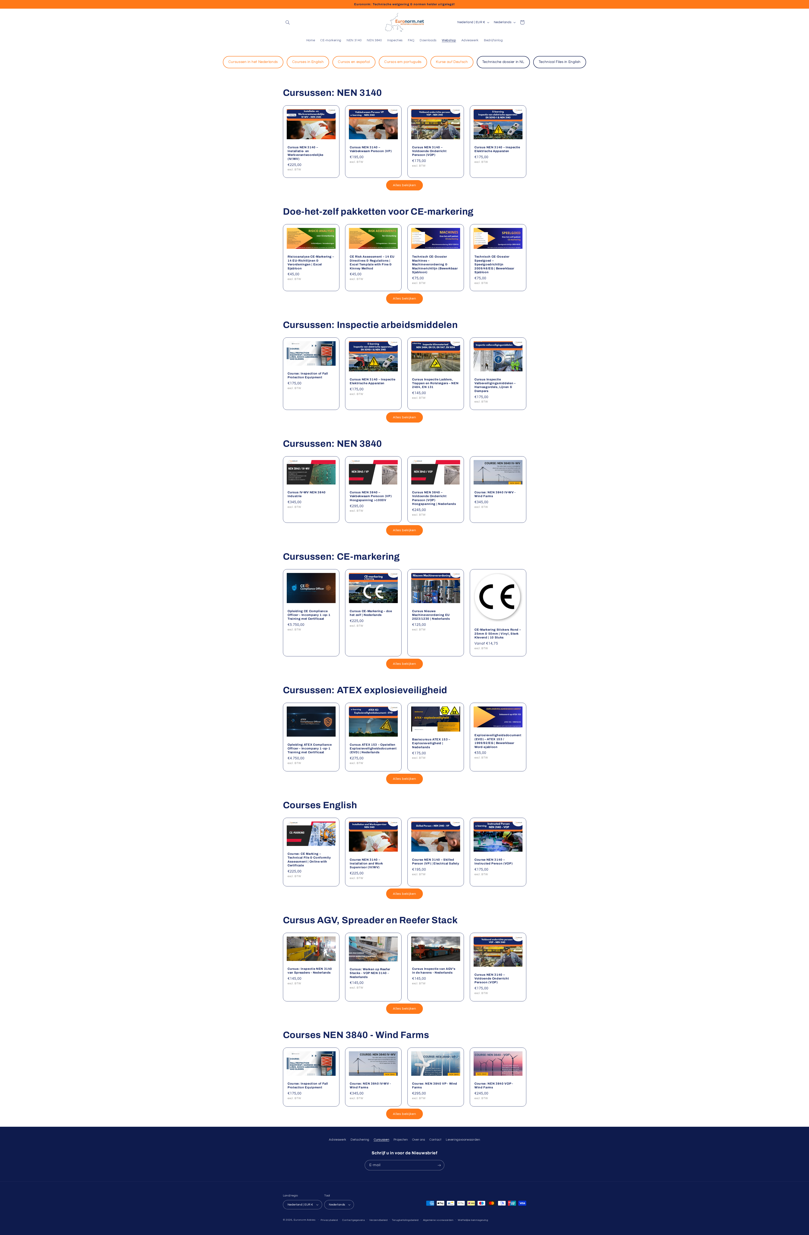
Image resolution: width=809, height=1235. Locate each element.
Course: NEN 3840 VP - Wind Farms (434, 1085)
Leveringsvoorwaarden (463, 1139)
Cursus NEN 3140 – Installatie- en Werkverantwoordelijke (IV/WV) (305, 153)
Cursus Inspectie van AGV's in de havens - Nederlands (433, 970)
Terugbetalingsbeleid (405, 1220)
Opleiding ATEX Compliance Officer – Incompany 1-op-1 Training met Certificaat (310, 748)
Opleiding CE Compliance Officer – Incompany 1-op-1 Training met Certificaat (309, 615)
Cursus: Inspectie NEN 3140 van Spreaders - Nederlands (310, 970)
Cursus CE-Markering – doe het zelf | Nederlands (371, 613)
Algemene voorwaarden (438, 1220)
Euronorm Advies (304, 1220)
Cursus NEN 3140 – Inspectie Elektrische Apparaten (497, 149)
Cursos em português (403, 62)
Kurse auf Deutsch (452, 62)
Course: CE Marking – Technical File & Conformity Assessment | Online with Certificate (309, 859)
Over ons (418, 1139)
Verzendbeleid (378, 1220)
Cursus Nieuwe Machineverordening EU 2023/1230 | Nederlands (431, 615)
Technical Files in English (560, 62)
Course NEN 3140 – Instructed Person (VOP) (493, 861)
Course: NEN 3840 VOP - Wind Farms (493, 1085)
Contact (435, 1139)
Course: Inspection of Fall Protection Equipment (308, 375)
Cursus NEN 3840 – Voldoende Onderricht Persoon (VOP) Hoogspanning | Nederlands (434, 498)
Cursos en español (354, 62)
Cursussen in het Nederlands (253, 62)
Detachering (360, 1139)
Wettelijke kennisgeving (473, 1220)
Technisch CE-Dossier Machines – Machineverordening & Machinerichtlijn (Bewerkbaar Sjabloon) (435, 264)
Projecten (401, 1139)
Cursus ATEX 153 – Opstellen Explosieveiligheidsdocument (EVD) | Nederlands (373, 748)
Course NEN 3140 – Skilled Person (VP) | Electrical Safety (435, 861)
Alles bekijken (404, 185)
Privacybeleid (329, 1220)
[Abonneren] (439, 1165)
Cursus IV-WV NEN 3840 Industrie (307, 494)
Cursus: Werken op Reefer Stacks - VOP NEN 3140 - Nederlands (370, 972)
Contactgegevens (353, 1220)
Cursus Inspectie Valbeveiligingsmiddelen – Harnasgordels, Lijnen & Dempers (495, 385)
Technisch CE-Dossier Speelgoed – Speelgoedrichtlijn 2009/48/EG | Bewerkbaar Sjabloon (494, 264)
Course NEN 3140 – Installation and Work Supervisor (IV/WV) (366, 863)
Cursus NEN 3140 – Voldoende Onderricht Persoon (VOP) (429, 151)
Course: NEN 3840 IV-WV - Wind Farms (495, 494)
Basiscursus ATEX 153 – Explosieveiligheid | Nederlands (431, 743)
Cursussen (381, 1139)
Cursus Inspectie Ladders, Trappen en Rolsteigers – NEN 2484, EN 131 (435, 383)
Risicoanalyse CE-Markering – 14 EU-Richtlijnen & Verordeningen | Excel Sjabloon (311, 262)
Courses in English (308, 62)
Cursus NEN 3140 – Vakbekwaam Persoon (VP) (371, 149)
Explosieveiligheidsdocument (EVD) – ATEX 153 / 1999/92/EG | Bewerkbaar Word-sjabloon (497, 741)
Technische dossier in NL (503, 62)
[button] (288, 22)
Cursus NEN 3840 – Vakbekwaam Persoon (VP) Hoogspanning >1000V (371, 496)
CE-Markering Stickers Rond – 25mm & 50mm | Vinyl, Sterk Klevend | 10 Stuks (497, 633)
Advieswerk (337, 1139)
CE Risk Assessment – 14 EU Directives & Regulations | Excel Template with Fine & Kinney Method (372, 262)
